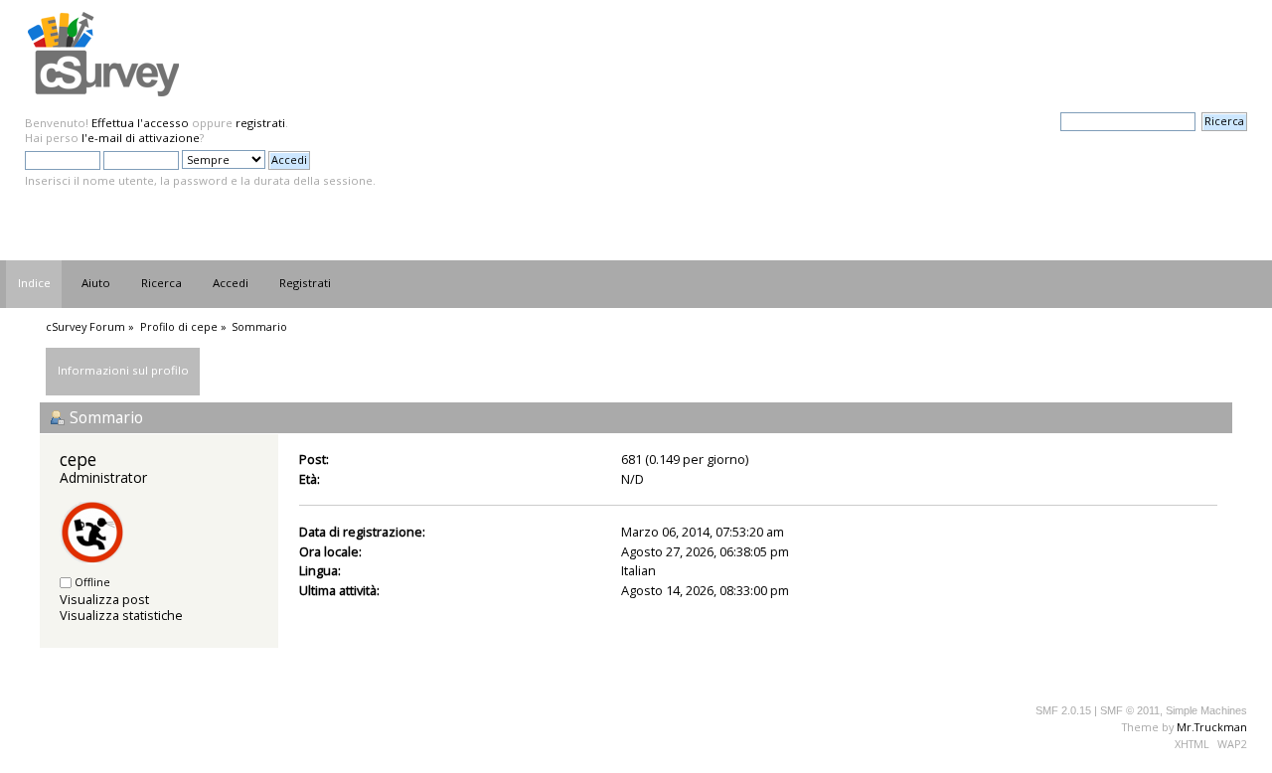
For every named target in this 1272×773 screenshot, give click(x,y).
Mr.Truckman (1212, 726)
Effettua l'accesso (140, 122)
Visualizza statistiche (121, 615)
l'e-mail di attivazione (140, 137)
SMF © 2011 (1130, 710)
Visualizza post (104, 599)
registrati (260, 122)
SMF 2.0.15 (1063, 710)
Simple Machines (1206, 710)
